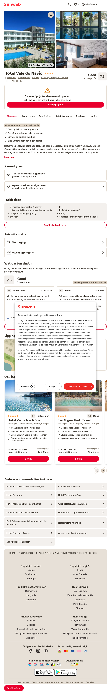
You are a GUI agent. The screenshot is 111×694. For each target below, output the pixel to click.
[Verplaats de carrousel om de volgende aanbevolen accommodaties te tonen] (103, 470)
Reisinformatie (80, 637)
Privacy (31, 620)
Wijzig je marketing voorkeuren (31, 633)
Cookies (31, 624)
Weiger (52, 386)
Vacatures (80, 599)
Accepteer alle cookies (78, 386)
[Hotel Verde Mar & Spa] (28, 422)
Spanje (31, 570)
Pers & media (80, 604)
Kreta (80, 570)
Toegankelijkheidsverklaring (31, 629)
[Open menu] (103, 4)
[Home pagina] (12, 4)
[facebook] (30, 652)
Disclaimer (31, 637)
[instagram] (38, 652)
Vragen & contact (80, 620)
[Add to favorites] (51, 15)
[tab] (11, 116)
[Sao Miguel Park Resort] (78, 422)
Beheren (25, 386)
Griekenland (31, 574)
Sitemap (80, 608)
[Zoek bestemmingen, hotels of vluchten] (69, 4)
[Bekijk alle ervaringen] (94, 76)
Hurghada (31, 595)
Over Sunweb (80, 591)
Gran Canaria (80, 574)
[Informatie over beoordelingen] (94, 78)
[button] (29, 39)
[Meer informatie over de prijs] (48, 452)
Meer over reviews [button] (13, 271)
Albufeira (31, 599)
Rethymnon (31, 591)
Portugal (31, 578)
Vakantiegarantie (80, 629)
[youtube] (46, 652)
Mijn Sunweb (80, 624)
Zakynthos (80, 578)
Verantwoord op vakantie (80, 595)
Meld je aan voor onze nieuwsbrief (80, 633)
